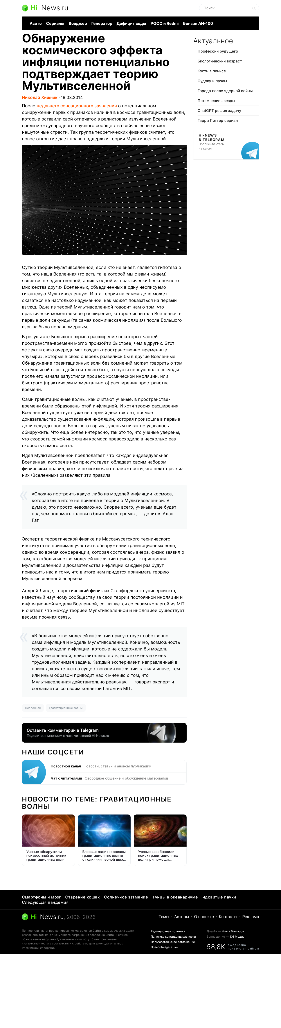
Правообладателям (164, 947)
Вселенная (33, 708)
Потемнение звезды (216, 101)
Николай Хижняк (40, 97)
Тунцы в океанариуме (175, 897)
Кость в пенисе (212, 71)
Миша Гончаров (233, 931)
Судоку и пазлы (212, 81)
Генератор (101, 23)
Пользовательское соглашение (173, 942)
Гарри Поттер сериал (218, 120)
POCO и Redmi (165, 23)
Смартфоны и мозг (41, 897)
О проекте (204, 916)
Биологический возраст (220, 61)
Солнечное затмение (126, 897)
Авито (36, 23)
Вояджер (78, 23)
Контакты (228, 916)
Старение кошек (82, 897)
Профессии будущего (218, 51)
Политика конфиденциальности (173, 936)
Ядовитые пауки (219, 897)
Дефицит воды (131, 23)
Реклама (250, 916)
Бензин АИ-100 (198, 23)
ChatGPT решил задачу (219, 110)
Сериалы (55, 23)
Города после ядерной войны (225, 91)
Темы (164, 916)
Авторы (181, 916)
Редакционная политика (168, 931)
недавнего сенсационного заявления (77, 105)
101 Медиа (237, 936)
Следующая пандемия (45, 902)
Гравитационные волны (66, 708)
